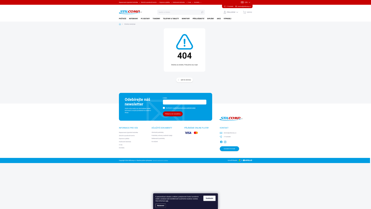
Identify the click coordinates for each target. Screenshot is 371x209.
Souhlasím (209, 198)
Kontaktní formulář (229, 148)
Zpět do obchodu (186, 80)
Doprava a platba (164, 2)
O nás (189, 2)
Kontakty (197, 2)
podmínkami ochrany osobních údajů (184, 108)
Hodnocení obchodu (179, 2)
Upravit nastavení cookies (160, 160)
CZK (246, 2)
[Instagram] (225, 141)
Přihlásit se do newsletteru (173, 114)
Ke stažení (155, 141)
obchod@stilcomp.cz (230, 133)
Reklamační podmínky (158, 138)
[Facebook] (221, 141)
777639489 (227, 136)
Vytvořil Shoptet (232, 160)
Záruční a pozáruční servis (149, 2)
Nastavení (160, 205)
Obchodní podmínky (158, 132)
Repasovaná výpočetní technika (128, 2)
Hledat (202, 12)
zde (167, 201)
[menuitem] (123, 19)
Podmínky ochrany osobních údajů (162, 135)
